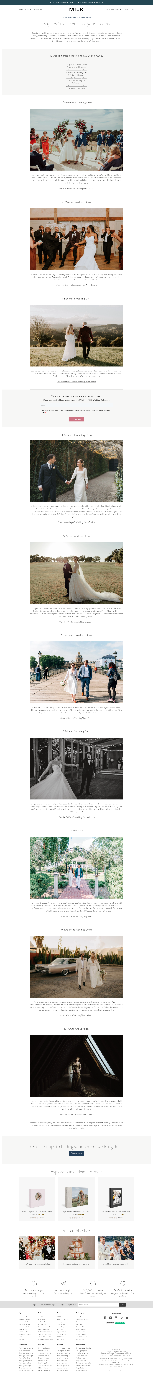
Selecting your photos (82, 1353)
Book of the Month (62, 1319)
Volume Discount (81, 1334)
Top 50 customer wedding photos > (37, 1263)
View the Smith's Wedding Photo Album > (76, 1015)
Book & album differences (83, 1365)
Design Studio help (81, 1368)
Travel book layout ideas (63, 1353)
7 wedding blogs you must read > (116, 1263)
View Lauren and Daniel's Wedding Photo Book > (76, 381)
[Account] (133, 9)
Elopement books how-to (26, 1353)
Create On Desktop (24, 1327)
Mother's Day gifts (43, 1360)
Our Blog (59, 1322)
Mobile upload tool (81, 1358)
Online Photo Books (43, 1329)
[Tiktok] (121, 1318)
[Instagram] (116, 1318)
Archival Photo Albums (44, 1337)
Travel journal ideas (62, 1358)
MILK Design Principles (82, 1319)
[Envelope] (127, 1318)
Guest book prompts (25, 1368)
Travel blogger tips (62, 1363)
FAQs (20, 1337)
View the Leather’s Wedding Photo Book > (77, 1114)
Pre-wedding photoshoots (26, 1370)
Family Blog (60, 1327)
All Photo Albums (43, 1322)
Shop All (40, 1317)
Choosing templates (81, 1355)
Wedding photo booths (25, 1360)
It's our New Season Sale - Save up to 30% (76, 2)
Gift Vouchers (80, 1339)
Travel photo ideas (62, 1360)
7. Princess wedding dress (76, 80)
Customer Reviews (81, 1337)
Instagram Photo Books (44, 1334)
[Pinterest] (110, 1318)
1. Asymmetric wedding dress (76, 64)
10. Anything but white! (76, 88)
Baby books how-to (43, 1355)
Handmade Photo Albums (45, 1339)
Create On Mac (23, 1332)
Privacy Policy (120, 1371)
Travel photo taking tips (63, 1355)
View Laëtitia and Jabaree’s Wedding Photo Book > (76, 285)
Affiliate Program (81, 1329)
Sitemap (21, 1339)
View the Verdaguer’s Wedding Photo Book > (76, 522)
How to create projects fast (83, 1348)
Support (127, 9)
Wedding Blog (61, 1324)
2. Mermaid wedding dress (76, 67)
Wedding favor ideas (24, 1358)
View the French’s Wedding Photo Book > (76, 718)
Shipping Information (25, 1319)
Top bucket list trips (62, 1370)
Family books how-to (44, 1348)
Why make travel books (63, 1348)
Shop (21, 9)
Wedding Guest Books (44, 1327)
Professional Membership (83, 1327)
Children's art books (43, 1358)
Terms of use (112, 1371)
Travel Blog (60, 1329)
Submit (122, 1304)
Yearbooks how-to (43, 1350)
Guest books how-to (24, 1350)
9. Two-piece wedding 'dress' (76, 85)
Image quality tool (81, 1360)
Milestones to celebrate (82, 1370)
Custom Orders (80, 1332)
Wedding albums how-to (26, 1348)
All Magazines (41, 1324)
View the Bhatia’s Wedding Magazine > (76, 916)
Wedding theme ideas (25, 1363)
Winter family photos (44, 1370)
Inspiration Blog (61, 1332)
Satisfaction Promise (25, 1334)
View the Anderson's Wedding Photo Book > (76, 188)
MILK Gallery (60, 1317)
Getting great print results (83, 1363)
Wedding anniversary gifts (26, 1355)
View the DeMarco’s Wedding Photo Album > (76, 817)
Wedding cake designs (25, 1365)
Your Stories (60, 1339)
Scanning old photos (81, 1350)
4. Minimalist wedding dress (76, 72)
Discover (28, 9)
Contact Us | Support (25, 1317)
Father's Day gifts (42, 1363)
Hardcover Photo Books (45, 1332)
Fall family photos (43, 1368)
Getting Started (61, 1334)
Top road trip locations (63, 1365)
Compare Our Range (25, 1322)
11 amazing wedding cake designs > (76, 1263)
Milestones (38, 9)
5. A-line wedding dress (76, 75)
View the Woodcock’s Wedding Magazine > (76, 621)
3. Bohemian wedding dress (77, 69)
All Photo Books (42, 1319)
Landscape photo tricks (63, 1350)
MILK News (60, 1337)
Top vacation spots (62, 1368)
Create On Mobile (24, 1329)
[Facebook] (105, 1318)
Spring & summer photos (45, 1365)
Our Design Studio (24, 1324)
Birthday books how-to (44, 1353)
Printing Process (80, 1322)
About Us (78, 1317)
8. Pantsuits (76, 83)
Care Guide (79, 1324)
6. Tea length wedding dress (77, 77)
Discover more (76, 1153)
